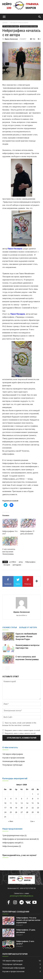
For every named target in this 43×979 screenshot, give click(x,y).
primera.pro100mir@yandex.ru (21, 896)
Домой (4, 23)
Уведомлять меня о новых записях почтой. (20, 733)
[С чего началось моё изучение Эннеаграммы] (10, 541)
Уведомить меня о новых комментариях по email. (22, 730)
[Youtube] (34, 902)
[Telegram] (21, 902)
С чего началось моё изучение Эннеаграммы (8, 551)
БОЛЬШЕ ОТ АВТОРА (28, 627)
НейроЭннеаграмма (10, 846)
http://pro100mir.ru (21, 615)
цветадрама (17, 565)
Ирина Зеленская (11, 39)
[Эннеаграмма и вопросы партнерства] (8, 648)
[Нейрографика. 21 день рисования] (28, 523)
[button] (39, 17)
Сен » (32, 821)
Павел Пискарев (15, 249)
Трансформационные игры (13, 835)
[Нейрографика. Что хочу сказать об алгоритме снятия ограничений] (8, 921)
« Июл (10, 821)
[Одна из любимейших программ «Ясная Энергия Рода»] (8, 636)
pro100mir (12, 562)
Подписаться (11, 792)
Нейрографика (30, 562)
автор (21, 562)
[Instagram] (15, 902)
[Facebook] (8, 902)
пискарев (6, 565)
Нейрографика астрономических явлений (19, 839)
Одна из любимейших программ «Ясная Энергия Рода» (26, 636)
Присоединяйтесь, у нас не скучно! (19, 855)
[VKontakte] (28, 902)
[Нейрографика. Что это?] (10, 523)
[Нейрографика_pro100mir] (21, 7)
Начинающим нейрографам (28, 26)
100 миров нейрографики (19, 23)
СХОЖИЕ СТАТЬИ (9, 627)
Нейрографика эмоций (11, 842)
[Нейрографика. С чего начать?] (8, 944)
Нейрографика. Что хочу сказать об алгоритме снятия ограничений (28, 920)
